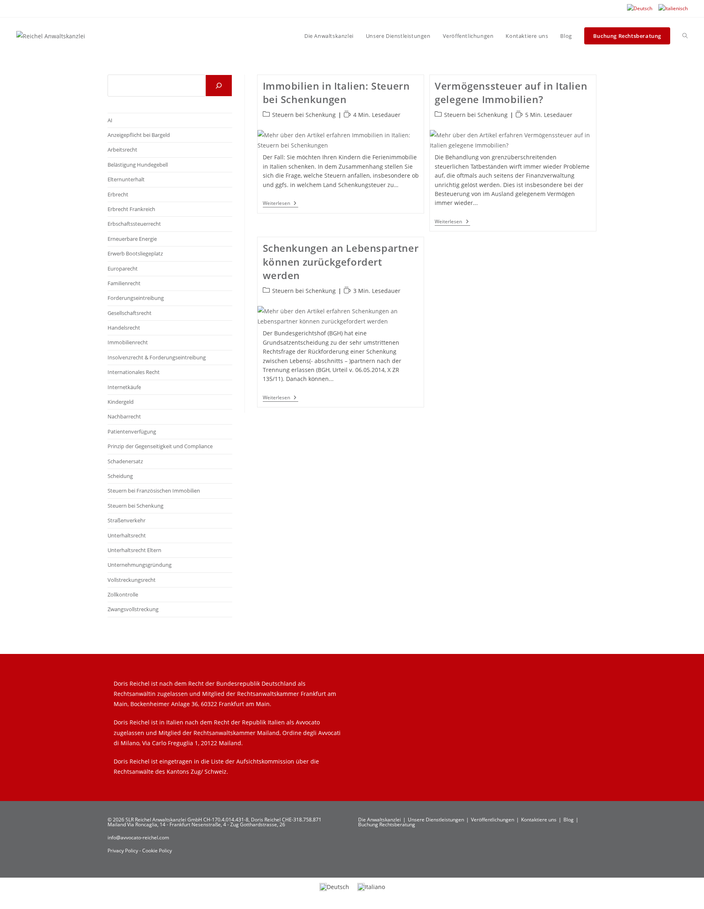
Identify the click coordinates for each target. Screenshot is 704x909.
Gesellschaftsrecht (130, 313)
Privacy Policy (123, 850)
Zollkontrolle (123, 594)
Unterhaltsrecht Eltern (134, 550)
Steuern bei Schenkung (304, 115)
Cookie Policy (157, 850)
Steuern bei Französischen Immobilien (154, 490)
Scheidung (120, 476)
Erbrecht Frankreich (131, 209)
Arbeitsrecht (122, 149)
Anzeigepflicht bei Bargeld (139, 135)
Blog (568, 819)
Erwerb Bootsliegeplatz (135, 253)
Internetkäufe (124, 387)
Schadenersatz (125, 461)
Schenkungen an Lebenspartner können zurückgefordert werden (341, 261)
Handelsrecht (124, 327)
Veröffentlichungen (492, 819)
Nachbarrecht (124, 416)
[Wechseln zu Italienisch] (673, 8)
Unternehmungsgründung (140, 564)
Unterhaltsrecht (127, 535)
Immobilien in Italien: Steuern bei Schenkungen (336, 92)
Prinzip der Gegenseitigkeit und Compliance (160, 446)
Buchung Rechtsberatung (386, 824)
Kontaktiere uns (539, 819)
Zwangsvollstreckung (133, 609)
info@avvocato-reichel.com (138, 837)
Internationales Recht (134, 372)
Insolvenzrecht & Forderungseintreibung (157, 357)
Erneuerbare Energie (132, 238)
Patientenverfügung (132, 431)
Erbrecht (118, 194)
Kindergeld (121, 401)
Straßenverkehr (126, 520)
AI (110, 120)
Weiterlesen (280, 203)
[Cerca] (218, 86)
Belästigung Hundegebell (138, 164)
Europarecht (123, 268)
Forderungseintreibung (136, 298)
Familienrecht (124, 283)
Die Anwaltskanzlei (379, 819)
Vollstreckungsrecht (132, 579)
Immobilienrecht (128, 342)
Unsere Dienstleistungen (436, 819)
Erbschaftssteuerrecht (134, 223)
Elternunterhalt (126, 179)
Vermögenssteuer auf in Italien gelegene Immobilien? (511, 92)
